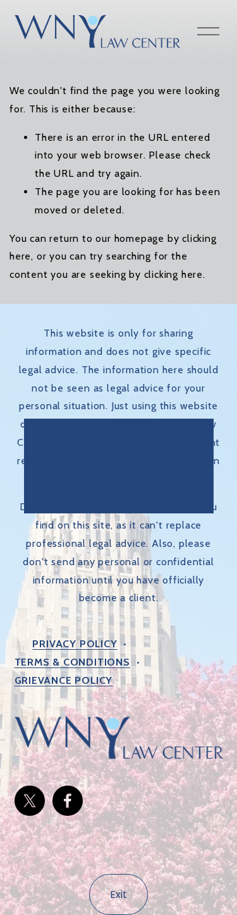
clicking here (173, 274)
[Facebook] (67, 801)
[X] (30, 801)
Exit (118, 894)
